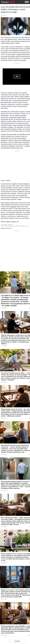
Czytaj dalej (17, 641)
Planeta (8, 2)
